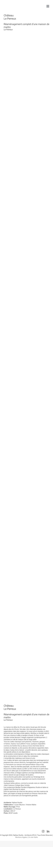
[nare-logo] (11, 3)
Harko (36, 837)
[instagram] (43, 831)
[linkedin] (48, 831)
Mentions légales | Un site (24, 837)
